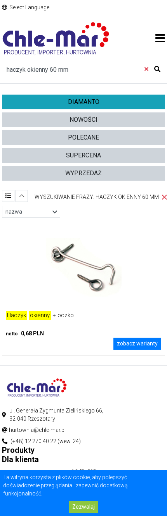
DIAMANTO (83, 101)
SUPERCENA (83, 155)
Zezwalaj (83, 507)
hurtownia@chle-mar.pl (37, 430)
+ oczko (40, 315)
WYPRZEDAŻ (83, 173)
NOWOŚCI (83, 119)
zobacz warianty (137, 343)
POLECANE (83, 137)
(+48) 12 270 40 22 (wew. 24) (45, 441)
